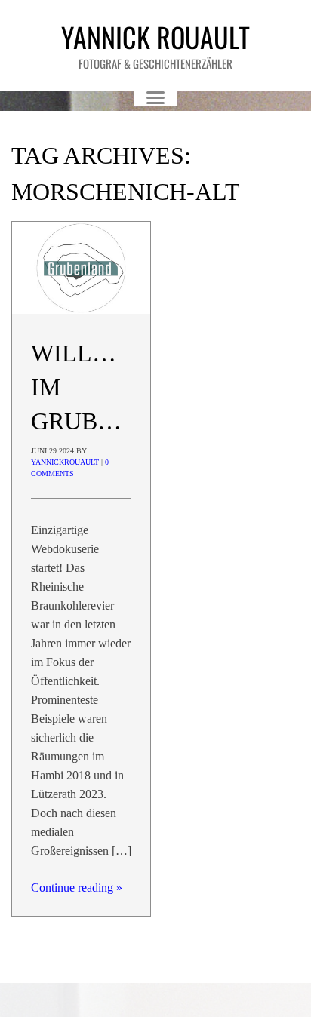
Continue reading (76, 887)
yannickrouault (65, 462)
